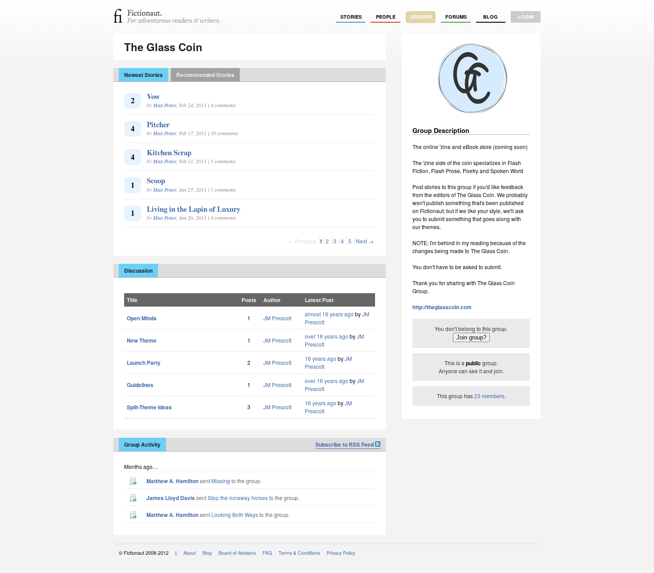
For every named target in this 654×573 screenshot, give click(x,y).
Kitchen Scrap (169, 152)
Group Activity (142, 444)
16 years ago (320, 358)
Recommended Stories (205, 75)
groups (421, 16)
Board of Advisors (237, 552)
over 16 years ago (326, 336)
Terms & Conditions (299, 552)
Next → (365, 241)
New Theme (142, 340)
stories (351, 16)
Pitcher (158, 124)
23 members (489, 395)
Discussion (138, 270)
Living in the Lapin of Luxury (193, 208)
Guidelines (140, 385)
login (526, 16)
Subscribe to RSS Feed (345, 444)
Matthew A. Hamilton (172, 481)
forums (456, 16)
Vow (153, 96)
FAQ (267, 552)
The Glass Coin (163, 46)
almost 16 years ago (329, 314)
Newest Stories (143, 75)
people (386, 16)
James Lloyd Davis (170, 498)
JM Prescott (277, 318)
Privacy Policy (341, 552)
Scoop (156, 180)
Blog (490, 16)
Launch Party (144, 363)
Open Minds (142, 318)
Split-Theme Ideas (149, 407)
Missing (220, 480)
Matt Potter (164, 105)
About (189, 552)
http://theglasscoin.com (442, 307)
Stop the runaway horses (238, 497)
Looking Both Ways (234, 514)
